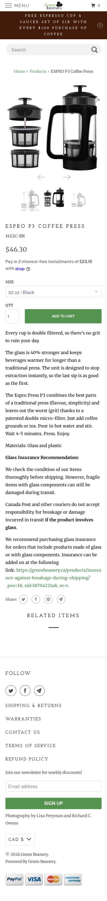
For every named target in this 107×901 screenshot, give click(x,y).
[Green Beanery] (53, 5)
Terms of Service (30, 746)
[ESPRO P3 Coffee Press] (53, 127)
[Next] (66, 177)
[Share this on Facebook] (35, 599)
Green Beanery (34, 854)
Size (9, 282)
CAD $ (16, 839)
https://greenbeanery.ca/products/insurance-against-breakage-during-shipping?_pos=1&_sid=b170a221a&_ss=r (53, 577)
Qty (9, 305)
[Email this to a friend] (60, 599)
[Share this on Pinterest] (48, 599)
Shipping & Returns (33, 706)
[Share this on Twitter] (23, 599)
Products (38, 71)
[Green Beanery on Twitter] (12, 690)
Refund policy (27, 759)
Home (19, 71)
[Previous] (40, 177)
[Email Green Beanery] (40, 690)
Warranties (23, 719)
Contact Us (22, 732)
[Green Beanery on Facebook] (26, 690)
